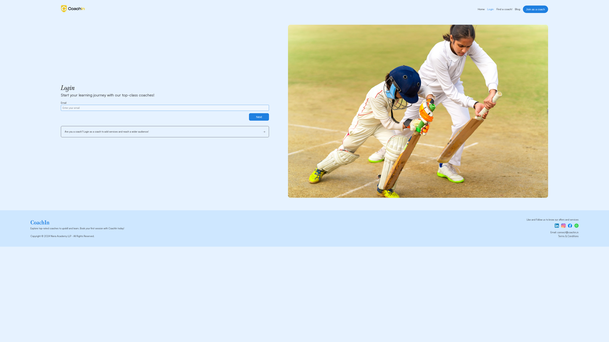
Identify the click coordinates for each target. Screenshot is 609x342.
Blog (517, 9)
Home (481, 9)
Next (259, 117)
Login (490, 9)
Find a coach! (504, 9)
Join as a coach (535, 9)
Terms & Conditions (568, 236)
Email (63, 102)
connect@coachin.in (568, 232)
